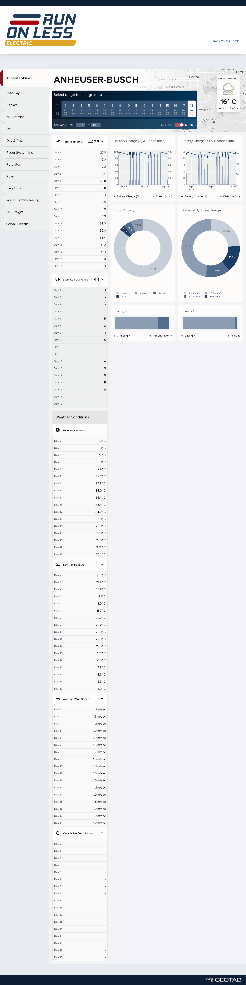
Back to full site (226, 41)
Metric (190, 125)
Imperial (167, 125)
